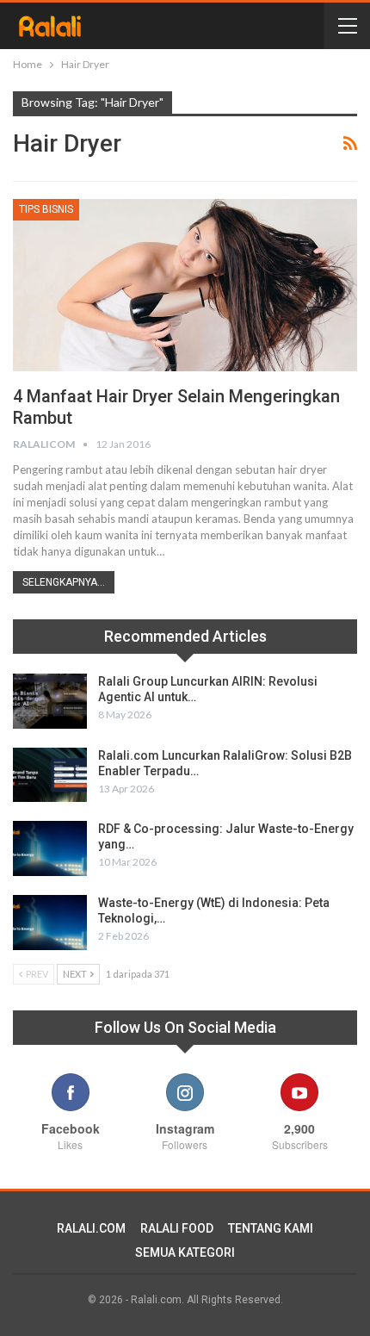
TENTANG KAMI (270, 1228)
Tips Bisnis (46, 209)
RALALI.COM (91, 1228)
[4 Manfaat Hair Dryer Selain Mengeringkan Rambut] (185, 285)
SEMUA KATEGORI (185, 1252)
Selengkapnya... (63, 582)
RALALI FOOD (176, 1228)
